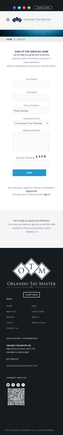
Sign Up (35, 317)
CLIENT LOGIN (43, 7)
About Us (11, 311)
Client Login (38, 311)
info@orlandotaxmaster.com (21, 365)
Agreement (31, 191)
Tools (9, 322)
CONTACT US (31, 232)
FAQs (34, 306)
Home (9, 39)
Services (10, 317)
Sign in (46, 194)
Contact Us (12, 328)
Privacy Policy (39, 322)
